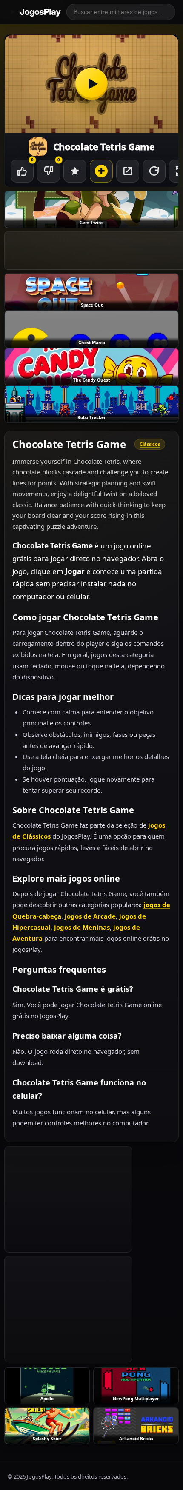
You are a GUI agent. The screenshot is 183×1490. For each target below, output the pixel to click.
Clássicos (150, 444)
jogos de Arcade (90, 916)
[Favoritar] (74, 171)
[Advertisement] (68, 1199)
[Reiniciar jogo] (154, 171)
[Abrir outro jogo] (101, 171)
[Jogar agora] (91, 84)
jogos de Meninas (82, 927)
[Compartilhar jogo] (127, 171)
